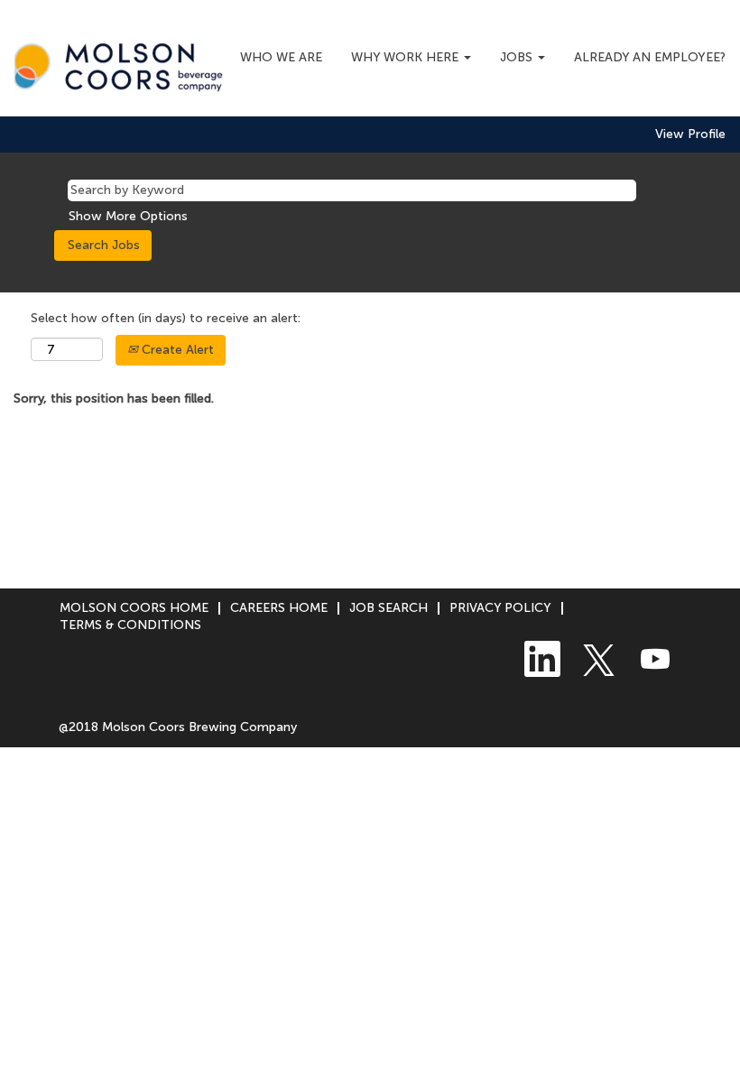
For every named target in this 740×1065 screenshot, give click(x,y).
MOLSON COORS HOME (134, 608)
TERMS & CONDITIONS (130, 625)
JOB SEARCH (388, 608)
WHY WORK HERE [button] (406, 57)
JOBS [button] (518, 57)
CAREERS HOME (279, 608)
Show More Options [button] (128, 216)
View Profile (690, 134)
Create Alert (176, 349)
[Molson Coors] (123, 62)
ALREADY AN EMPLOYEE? (650, 57)
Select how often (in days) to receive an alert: (166, 318)
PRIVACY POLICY (500, 608)
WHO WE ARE (281, 57)
